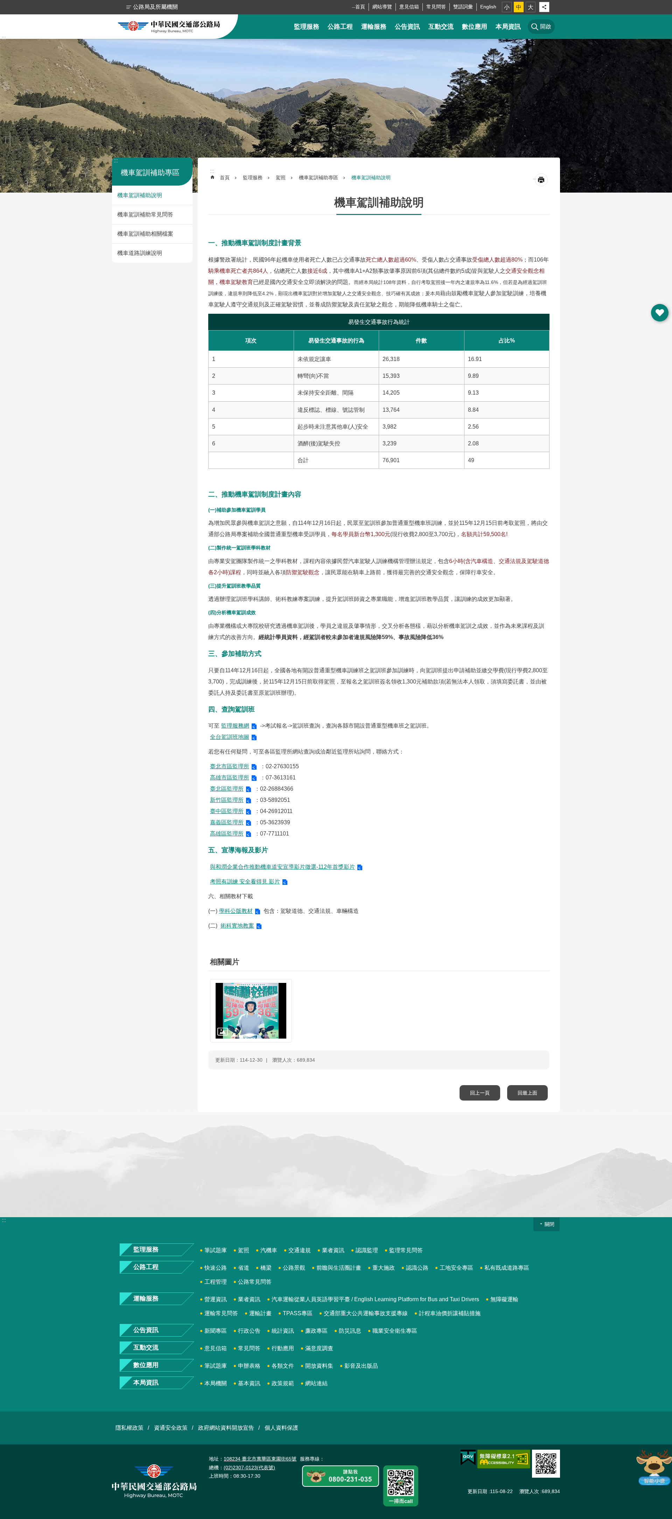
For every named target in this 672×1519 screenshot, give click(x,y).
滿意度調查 (319, 1348)
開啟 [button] (659, 312)
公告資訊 (407, 26)
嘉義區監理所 (227, 822)
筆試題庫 (215, 1250)
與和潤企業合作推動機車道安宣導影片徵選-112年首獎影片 (282, 867)
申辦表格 (249, 1366)
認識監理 (367, 1250)
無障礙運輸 (504, 1299)
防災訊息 (350, 1331)
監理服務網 (235, 726)
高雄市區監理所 (229, 778)
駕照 (281, 177)
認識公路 (417, 1268)
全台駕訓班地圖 (229, 737)
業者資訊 (333, 1250)
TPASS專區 (298, 1313)
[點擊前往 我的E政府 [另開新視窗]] (468, 1458)
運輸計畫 (260, 1313)
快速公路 (215, 1268)
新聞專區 (215, 1331)
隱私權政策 (129, 1428)
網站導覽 (382, 6)
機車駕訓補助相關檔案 (145, 234)
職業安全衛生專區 (394, 1331)
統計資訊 (283, 1331)
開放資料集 (319, 1366)
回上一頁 (480, 1093)
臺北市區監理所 (229, 766)
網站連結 (316, 1383)
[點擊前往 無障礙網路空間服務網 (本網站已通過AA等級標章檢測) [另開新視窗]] (503, 1459)
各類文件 (283, 1366)
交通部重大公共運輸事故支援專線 (366, 1313)
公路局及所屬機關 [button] (155, 7)
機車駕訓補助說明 (139, 195)
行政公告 (249, 1331)
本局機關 (215, 1383)
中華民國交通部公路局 (168, 27)
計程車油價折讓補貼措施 (450, 1313)
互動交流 (441, 26)
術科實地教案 (237, 926)
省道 (243, 1268)
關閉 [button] (549, 1224)
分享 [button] (544, 7)
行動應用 (283, 1348)
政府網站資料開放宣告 (226, 1428)
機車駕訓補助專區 (318, 177)
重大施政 (383, 1268)
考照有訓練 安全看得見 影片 (245, 882)
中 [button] (519, 7)
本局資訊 (508, 26)
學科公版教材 (236, 911)
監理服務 (306, 26)
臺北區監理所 (227, 789)
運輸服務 (373, 26)
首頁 (360, 6)
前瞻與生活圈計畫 (338, 1268)
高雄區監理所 (227, 834)
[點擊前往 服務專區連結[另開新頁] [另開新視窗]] (340, 1476)
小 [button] (507, 7)
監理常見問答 (406, 1250)
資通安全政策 (171, 1428)
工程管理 (215, 1282)
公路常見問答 (255, 1282)
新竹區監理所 (227, 800)
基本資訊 (249, 1383)
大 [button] (530, 7)
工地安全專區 (456, 1268)
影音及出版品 (361, 1366)
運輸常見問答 (221, 1313)
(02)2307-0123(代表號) (249, 1467)
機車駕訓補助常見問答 (145, 214)
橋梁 (266, 1268)
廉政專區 (316, 1331)
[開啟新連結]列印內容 (541, 179)
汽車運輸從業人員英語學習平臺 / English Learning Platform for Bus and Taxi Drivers (375, 1299)
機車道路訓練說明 (139, 253)
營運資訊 (215, 1299)
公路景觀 (294, 1268)
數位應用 (474, 26)
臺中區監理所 (227, 811)
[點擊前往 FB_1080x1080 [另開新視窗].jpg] (251, 1011)
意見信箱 (409, 6)
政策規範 (283, 1383)
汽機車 (268, 1250)
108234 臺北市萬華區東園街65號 (260, 1459)
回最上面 (527, 1093)
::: (4, 38)
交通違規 (299, 1250)
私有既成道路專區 (506, 1268)
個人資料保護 (281, 1428)
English (488, 6)
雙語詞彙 (463, 6)
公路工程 (340, 26)
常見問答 (436, 6)
